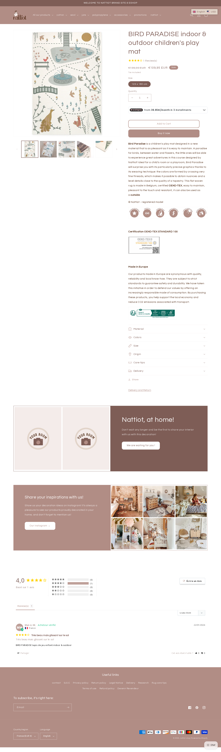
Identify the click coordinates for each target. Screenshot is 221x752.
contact (56, 683)
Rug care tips (159, 683)
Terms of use (89, 688)
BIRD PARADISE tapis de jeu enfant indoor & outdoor (44, 645)
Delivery (130, 683)
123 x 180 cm (139, 84)
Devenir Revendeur (128, 688)
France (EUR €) (24, 736)
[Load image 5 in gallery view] (103, 149)
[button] (43, 15)
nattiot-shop (185, 738)
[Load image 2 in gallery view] (48, 149)
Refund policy (107, 688)
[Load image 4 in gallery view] (85, 149)
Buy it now (164, 133)
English (47, 736)
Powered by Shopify (199, 738)
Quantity (132, 91)
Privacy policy (80, 683)
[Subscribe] (68, 707)
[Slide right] (116, 149)
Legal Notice (116, 683)
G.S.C (67, 683)
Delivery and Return (139, 390)
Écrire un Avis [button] (194, 581)
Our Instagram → (40, 525)
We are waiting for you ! (141, 445)
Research (143, 683)
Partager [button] (24, 653)
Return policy (98, 683)
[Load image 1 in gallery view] (29, 149)
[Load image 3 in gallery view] (66, 149)
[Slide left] (17, 149)
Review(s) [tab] (22, 605)
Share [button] (135, 380)
